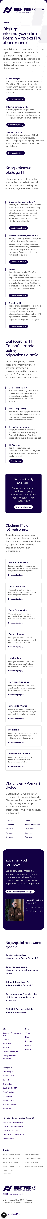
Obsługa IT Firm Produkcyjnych (11, 1158)
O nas (27, 1033)
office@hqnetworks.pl (24, 1203)
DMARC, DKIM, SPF (10, 1088)
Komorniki (9, 825)
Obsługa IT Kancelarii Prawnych (34, 1166)
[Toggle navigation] (42, 10)
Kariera (28, 1049)
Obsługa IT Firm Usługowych (33, 1158)
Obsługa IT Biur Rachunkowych (11, 1154)
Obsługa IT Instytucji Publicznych (12, 1166)
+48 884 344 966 (36, 907)
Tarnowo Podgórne (32, 825)
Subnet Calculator (10, 1100)
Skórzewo (9, 833)
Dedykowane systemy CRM (13, 1122)
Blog (27, 1037)
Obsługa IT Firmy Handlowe (10, 1162)
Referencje (29, 1041)
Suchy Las (9, 829)
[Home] (19, 10)
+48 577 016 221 (9, 1203)
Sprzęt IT (6, 1047)
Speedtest (7, 1108)
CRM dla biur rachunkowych (13, 1134)
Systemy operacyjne (10, 1051)
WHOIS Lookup (8, 1092)
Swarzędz (9, 820)
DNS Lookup (7, 1084)
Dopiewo (28, 833)
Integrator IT (7, 1039)
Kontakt (28, 1045)
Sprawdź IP (7, 1080)
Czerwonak (29, 829)
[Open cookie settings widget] (4, 1215)
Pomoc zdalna (8, 1076)
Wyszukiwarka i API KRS (11, 1130)
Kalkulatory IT (8, 1072)
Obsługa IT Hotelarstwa (31, 1162)
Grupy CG (30, 1118)
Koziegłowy (9, 837)
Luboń (27, 820)
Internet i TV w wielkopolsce (13, 1126)
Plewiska (28, 837)
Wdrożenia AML (8, 1138)
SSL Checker (7, 1096)
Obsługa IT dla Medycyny (32, 1154)
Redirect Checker (9, 1104)
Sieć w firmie (7, 1043)
